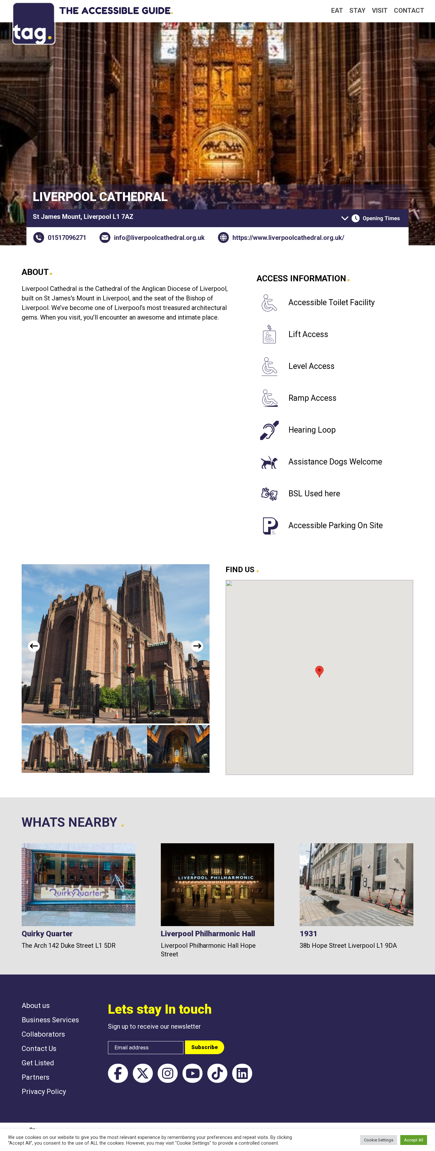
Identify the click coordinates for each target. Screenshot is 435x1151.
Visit (380, 10)
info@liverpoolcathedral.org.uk (159, 237)
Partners (35, 1077)
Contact (409, 10)
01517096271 (67, 237)
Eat (337, 10)
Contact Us (39, 1049)
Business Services (50, 1020)
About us (36, 1006)
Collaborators (43, 1034)
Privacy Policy (44, 1092)
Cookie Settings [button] (378, 1140)
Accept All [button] (413, 1140)
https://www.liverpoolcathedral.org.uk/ (288, 237)
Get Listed (38, 1063)
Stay (357, 10)
